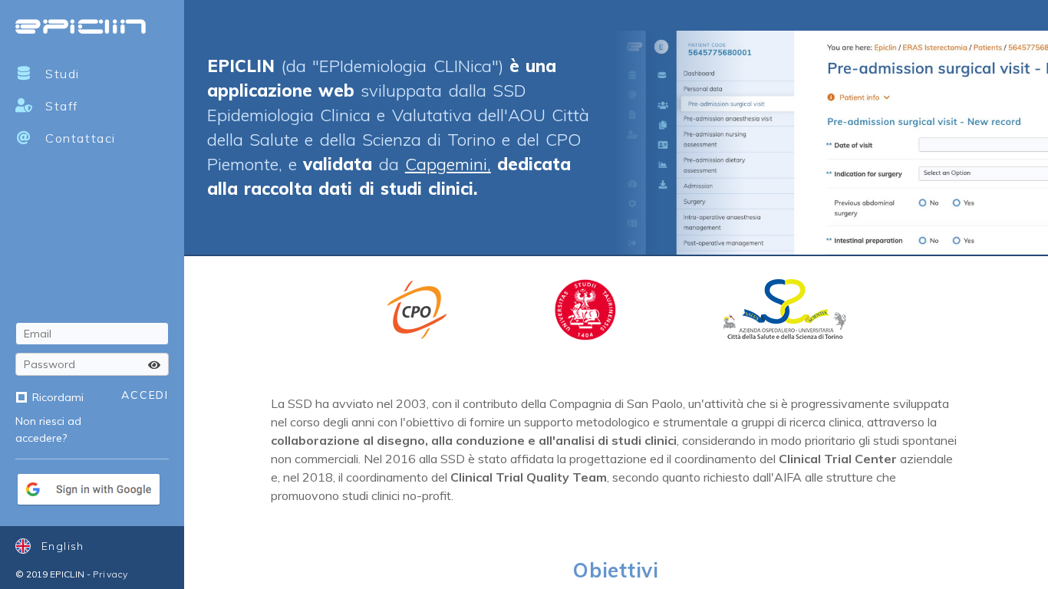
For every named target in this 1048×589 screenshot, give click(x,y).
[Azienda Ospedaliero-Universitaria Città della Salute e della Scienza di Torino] (784, 310)
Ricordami (58, 397)
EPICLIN (80, 26)
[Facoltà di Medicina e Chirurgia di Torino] (585, 310)
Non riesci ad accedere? (48, 429)
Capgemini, (448, 164)
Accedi (145, 395)
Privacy (110, 574)
